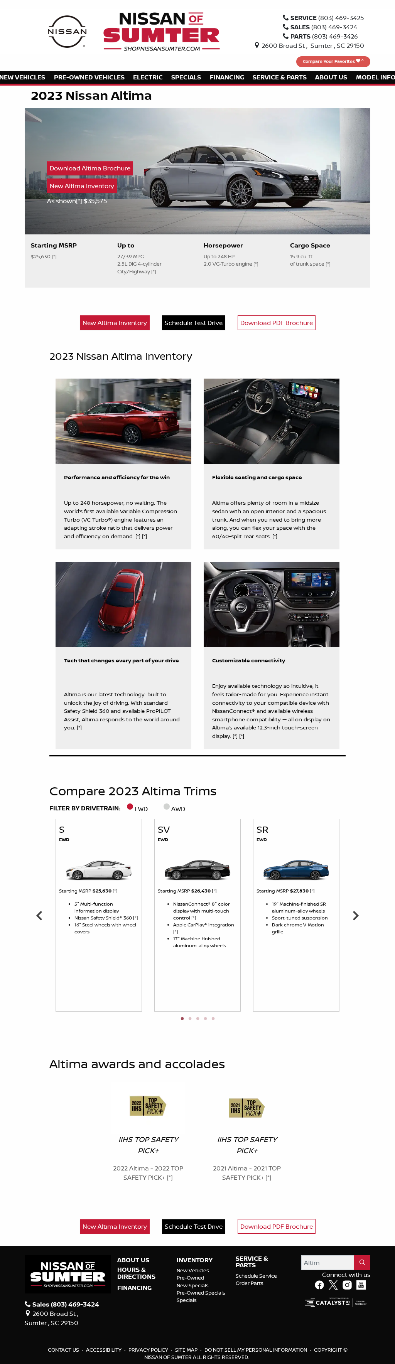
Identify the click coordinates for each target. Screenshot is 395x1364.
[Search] (362, 1262)
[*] (80, 201)
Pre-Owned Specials (201, 1292)
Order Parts (249, 1283)
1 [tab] (182, 1019)
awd (178, 809)
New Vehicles (193, 1270)
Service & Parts (252, 1262)
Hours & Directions (136, 1273)
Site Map (187, 1349)
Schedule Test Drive (194, 322)
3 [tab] (197, 1019)
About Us (133, 1260)
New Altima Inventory (82, 186)
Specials (187, 1300)
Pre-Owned (190, 1277)
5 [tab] (213, 1019)
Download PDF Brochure (276, 322)
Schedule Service (256, 1275)
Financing (134, 1288)
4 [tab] (205, 1019)
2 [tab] (190, 1019)
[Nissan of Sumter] (161, 31)
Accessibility (104, 1349)
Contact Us (64, 1349)
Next (355, 915)
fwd (141, 809)
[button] (88, 77)
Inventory (195, 1260)
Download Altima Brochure (90, 168)
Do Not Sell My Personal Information (256, 1349)
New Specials (193, 1285)
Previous (39, 915)
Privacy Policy (148, 1349)
